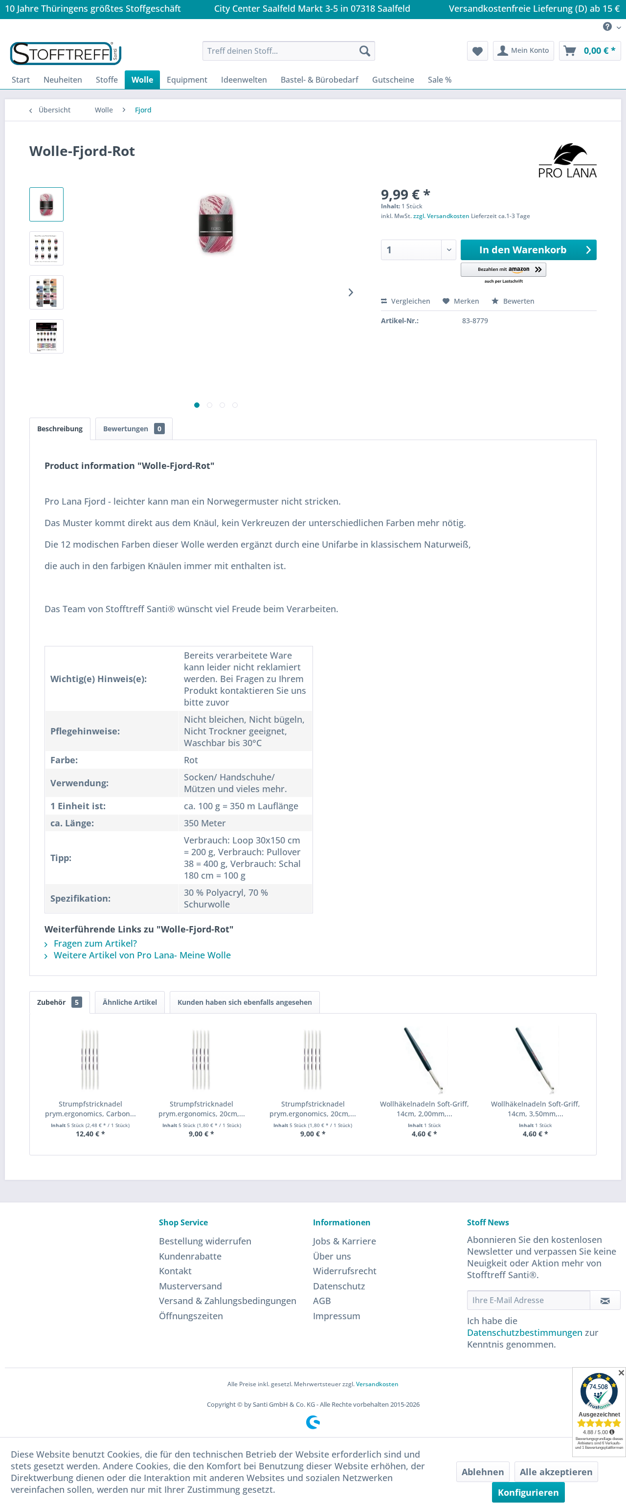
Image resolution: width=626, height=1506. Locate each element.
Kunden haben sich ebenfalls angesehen (245, 1002)
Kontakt (175, 1271)
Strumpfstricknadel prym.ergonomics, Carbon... (90, 1108)
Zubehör (58, 1002)
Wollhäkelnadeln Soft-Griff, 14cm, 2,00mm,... (424, 1108)
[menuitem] (608, 27)
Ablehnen (483, 1472)
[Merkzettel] (477, 51)
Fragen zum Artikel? (94, 943)
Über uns (332, 1256)
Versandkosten (377, 1384)
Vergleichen (409, 301)
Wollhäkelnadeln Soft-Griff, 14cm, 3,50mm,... (535, 1108)
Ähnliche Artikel (130, 1002)
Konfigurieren (528, 1492)
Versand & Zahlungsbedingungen (227, 1301)
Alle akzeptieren (556, 1472)
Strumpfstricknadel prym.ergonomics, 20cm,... (201, 1108)
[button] (503, 274)
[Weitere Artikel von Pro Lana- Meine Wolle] (568, 160)
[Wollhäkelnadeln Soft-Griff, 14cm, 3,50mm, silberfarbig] (535, 1060)
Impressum (336, 1316)
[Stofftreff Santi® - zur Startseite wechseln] (66, 53)
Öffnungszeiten (191, 1316)
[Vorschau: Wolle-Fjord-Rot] (46, 204)
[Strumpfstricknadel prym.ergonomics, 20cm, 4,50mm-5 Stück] (313, 1060)
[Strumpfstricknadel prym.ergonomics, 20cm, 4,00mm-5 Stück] (202, 1060)
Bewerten (518, 301)
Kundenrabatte (190, 1256)
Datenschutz (339, 1286)
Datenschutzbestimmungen (524, 1332)
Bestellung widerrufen (205, 1241)
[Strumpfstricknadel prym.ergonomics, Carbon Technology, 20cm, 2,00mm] (90, 1060)
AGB (322, 1301)
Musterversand (190, 1286)
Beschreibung (60, 428)
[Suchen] (365, 51)
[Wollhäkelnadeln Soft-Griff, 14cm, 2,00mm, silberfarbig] (424, 1060)
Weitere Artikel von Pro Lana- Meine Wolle (141, 955)
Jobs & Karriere (344, 1241)
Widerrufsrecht (345, 1271)
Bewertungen (132, 428)
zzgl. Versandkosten (441, 216)
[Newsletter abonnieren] (605, 1300)
